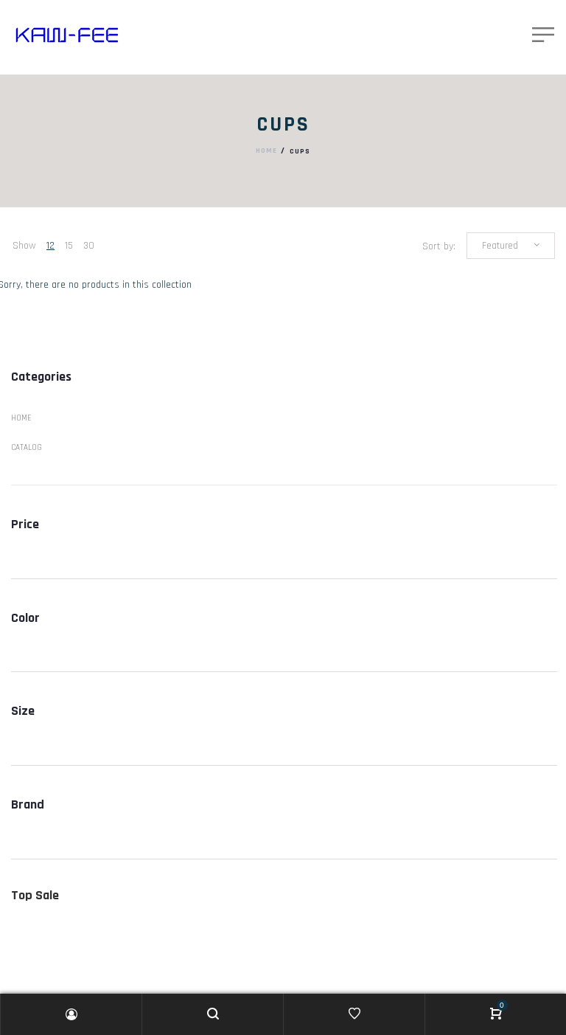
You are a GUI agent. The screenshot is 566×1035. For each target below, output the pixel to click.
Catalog (26, 448)
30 (88, 245)
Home (266, 151)
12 (50, 245)
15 (69, 245)
